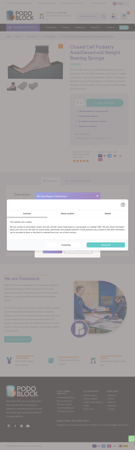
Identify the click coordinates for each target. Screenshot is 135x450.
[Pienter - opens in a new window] (123, 205)
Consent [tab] (27, 213)
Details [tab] (108, 213)
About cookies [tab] (67, 213)
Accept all (105, 245)
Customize (66, 245)
